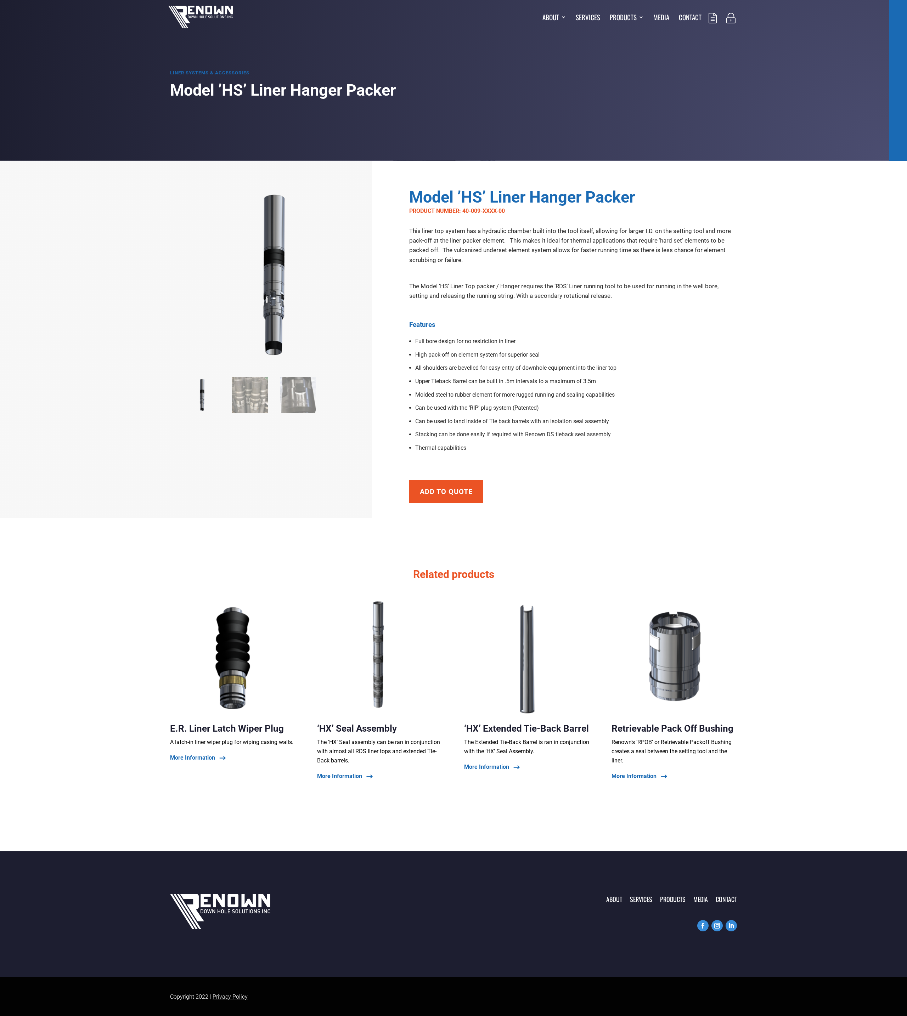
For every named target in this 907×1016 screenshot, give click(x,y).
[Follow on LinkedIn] (731, 925)
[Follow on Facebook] (703, 925)
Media (661, 18)
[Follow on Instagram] (717, 925)
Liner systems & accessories (209, 72)
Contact (690, 18)
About (550, 18)
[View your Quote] (713, 27)
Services (588, 18)
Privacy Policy (230, 996)
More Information (192, 758)
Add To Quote (446, 491)
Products (623, 18)
